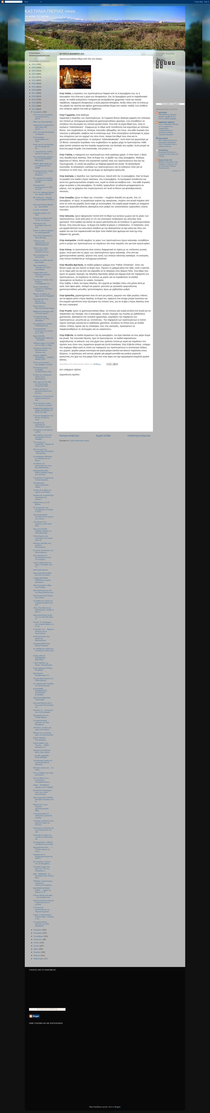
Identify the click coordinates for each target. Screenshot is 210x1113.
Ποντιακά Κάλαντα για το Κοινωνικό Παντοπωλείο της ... (43, 705)
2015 (34, 99)
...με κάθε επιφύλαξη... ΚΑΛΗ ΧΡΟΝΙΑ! (41, 756)
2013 (34, 106)
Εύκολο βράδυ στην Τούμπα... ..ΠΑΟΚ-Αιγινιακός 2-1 (41, 745)
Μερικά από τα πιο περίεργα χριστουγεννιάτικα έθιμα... (40, 807)
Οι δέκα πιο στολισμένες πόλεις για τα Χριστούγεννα (42, 377)
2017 (34, 93)
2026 (34, 64)
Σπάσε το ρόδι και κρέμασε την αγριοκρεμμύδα (43, 231)
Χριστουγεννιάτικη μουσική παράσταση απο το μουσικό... (43, 902)
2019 (34, 87)
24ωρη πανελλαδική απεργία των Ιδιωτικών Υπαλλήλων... (42, 289)
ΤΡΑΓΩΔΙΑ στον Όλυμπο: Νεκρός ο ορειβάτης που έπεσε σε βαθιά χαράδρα (168, 117)
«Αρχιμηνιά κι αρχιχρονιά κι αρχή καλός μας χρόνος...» (43, 127)
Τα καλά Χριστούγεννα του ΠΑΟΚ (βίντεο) (43, 679)
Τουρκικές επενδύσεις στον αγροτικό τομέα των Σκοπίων (43, 823)
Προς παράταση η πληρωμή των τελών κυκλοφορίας (42, 267)
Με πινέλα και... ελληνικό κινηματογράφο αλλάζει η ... (43, 199)
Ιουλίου (37, 943)
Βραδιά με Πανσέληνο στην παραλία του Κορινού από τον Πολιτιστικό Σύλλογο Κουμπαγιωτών (168, 165)
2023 (34, 74)
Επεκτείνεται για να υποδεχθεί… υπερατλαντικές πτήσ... (43, 369)
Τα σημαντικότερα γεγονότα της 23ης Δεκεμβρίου (41, 722)
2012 (34, 109)
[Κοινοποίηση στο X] (112, 364)
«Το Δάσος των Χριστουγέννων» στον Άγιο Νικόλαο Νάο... (42, 465)
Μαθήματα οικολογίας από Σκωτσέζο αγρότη (43, 312)
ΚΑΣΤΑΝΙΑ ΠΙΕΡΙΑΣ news (50, 11)
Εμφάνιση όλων (176, 171)
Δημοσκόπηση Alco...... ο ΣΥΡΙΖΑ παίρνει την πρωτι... (42, 849)
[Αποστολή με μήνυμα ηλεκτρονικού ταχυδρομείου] (107, 364)
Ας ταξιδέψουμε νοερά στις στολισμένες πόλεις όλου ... (43, 651)
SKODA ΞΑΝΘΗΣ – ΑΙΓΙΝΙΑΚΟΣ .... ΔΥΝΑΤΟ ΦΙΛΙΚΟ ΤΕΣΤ (43, 357)
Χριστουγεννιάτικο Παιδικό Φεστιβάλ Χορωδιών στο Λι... (43, 799)
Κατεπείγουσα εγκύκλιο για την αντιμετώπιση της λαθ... (43, 830)
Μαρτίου (37, 955)
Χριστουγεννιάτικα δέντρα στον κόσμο (43, 596)
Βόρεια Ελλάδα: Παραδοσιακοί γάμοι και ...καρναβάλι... (43, 338)
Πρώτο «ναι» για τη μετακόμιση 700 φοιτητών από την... (41, 250)
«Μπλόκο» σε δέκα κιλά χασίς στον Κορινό (42, 729)
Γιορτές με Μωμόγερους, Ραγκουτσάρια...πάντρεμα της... (43, 917)
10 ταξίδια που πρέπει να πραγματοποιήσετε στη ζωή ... (43, 603)
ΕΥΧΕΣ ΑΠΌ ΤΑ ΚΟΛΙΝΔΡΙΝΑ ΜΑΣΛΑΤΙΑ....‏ (39, 658)
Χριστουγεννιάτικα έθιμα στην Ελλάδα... (42, 586)
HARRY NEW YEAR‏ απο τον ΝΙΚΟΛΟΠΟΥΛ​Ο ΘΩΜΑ (42, 166)
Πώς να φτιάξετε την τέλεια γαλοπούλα (43, 774)
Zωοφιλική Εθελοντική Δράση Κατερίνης (41, 644)
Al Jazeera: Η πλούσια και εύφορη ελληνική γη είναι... (43, 398)
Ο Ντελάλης (163, 150)
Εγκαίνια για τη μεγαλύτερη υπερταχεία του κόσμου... (43, 497)
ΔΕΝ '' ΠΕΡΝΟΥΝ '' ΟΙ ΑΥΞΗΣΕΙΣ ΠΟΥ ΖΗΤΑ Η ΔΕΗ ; (43, 876)
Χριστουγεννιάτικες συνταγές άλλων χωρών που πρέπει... (43, 517)
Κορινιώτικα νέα (165, 160)
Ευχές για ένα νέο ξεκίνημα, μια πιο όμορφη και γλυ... (43, 146)
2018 (34, 90)
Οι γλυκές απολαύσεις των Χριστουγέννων (43, 551)
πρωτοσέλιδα (166, 104)
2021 (34, 80)
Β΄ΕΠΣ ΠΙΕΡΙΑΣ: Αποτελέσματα (39, 739)
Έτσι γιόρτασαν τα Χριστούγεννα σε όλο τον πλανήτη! (42, 557)
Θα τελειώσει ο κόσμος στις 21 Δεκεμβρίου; (42, 863)
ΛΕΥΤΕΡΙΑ (163, 113)
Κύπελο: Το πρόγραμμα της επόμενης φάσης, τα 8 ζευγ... (43, 624)
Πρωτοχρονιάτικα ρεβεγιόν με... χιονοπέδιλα (43, 206)
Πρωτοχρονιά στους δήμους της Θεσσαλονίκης (40, 301)
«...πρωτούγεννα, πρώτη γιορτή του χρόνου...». (42, 152)
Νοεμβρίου (38, 930)
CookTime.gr (53, 1009)
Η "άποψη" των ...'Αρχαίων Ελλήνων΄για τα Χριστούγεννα (43, 631)
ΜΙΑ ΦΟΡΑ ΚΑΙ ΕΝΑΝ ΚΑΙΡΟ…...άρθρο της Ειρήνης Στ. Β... (42, 890)
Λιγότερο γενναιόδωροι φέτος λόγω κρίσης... (42, 751)
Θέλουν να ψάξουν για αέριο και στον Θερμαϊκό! (43, 295)
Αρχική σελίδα (103, 435)
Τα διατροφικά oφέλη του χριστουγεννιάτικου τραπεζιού (42, 762)
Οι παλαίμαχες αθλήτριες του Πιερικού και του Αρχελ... (42, 458)
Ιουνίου (37, 946)
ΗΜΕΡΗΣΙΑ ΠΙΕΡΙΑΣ (166, 122)
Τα (162, 104)
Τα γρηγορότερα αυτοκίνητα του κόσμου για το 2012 (43, 331)
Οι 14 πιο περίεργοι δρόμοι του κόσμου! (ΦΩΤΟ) (43, 193)
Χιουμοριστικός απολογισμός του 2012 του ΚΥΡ (43, 187)
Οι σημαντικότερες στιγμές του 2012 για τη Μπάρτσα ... (43, 173)
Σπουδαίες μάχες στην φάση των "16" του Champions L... (41, 869)
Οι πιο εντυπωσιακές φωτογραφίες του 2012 (42, 363)
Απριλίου (37, 952)
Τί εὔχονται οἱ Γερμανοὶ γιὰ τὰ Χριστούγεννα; (43, 479)
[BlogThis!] (110, 364)
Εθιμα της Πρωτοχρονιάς (42, 122)
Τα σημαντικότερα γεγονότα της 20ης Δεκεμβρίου (41, 924)
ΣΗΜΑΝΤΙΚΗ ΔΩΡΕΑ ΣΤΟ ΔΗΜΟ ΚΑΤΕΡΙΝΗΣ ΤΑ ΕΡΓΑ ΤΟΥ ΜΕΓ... (43, 410)
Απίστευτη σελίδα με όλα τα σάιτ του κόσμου (42, 219)
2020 (34, 83)
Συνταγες (40, 1009)
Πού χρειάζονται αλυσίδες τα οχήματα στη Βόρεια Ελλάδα (42, 180)
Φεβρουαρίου (39, 959)
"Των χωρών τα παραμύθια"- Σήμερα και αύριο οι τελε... (43, 444)
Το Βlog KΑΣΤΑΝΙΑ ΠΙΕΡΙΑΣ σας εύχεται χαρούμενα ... (42, 580)
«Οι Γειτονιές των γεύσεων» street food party (42, 524)
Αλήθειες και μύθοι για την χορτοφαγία (43, 261)
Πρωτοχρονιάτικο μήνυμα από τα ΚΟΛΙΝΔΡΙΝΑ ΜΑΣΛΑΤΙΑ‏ (42, 159)
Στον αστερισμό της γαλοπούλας (40, 256)
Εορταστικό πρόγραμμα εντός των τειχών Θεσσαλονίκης (42, 792)
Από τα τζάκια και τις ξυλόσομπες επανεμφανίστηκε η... (42, 780)
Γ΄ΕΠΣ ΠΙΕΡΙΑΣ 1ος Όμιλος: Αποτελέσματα (42, 664)
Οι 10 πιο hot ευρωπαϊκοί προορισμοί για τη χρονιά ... (42, 117)
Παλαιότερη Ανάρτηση (139, 435)
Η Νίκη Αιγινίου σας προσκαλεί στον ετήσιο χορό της (42, 538)
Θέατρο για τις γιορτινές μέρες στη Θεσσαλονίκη (43, 734)
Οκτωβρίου (38, 933)
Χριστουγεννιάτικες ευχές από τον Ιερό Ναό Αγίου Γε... (43, 617)
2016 (34, 96)
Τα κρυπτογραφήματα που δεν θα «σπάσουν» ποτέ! (43, 417)
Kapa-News (163, 138)
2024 (34, 71)
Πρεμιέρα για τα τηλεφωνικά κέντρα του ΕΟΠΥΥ (42, 856)
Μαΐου (36, 949)
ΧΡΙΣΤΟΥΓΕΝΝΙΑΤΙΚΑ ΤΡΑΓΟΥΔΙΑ (41, 699)
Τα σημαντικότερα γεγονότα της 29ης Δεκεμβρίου (41, 318)
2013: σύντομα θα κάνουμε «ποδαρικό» (43, 133)
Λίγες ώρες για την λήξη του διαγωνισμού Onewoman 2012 (42, 384)
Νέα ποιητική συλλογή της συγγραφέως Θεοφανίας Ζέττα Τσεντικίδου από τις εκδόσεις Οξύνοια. (168, 143)
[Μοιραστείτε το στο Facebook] (114, 364)
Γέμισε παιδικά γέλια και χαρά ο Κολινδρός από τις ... (42, 564)
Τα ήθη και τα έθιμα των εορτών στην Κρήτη (42, 491)
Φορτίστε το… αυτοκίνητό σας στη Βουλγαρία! (43, 711)
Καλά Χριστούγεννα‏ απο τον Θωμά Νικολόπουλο (43, 591)
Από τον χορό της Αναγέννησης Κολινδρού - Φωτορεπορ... (43, 451)
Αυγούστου (38, 939)
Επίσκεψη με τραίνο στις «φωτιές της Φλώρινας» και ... (43, 837)
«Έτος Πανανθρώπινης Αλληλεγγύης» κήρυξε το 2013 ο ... (43, 610)
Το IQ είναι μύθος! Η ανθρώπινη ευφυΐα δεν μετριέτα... (42, 816)
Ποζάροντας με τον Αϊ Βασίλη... (41, 503)
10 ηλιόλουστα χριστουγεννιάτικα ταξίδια (40, 485)
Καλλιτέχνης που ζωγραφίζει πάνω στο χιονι (42, 225)
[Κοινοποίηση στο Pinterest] (117, 364)
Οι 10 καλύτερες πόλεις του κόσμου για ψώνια (42, 404)
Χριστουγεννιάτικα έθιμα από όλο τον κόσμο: (42, 574)
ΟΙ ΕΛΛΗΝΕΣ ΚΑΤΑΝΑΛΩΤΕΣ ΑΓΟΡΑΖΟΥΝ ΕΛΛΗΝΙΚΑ (40, 692)
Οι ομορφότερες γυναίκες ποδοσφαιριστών (42, 325)
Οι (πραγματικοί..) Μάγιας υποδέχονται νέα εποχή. (43, 843)
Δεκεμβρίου (38, 112)
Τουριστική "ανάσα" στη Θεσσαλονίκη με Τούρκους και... (42, 350)
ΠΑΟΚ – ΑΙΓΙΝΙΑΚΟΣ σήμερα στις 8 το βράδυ (43, 786)
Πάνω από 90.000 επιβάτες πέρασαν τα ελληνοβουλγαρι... (42, 531)
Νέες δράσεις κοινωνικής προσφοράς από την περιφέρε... (42, 437)
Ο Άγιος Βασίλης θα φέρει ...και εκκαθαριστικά (42, 896)
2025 (34, 68)
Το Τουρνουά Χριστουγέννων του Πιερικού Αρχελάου (41, 909)
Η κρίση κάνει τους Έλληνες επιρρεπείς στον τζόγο (41, 274)
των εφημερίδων (174, 104)
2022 (34, 77)
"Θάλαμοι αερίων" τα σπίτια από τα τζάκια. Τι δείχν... (43, 344)
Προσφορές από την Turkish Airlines (41, 716)
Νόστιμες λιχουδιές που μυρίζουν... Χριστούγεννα (42, 545)
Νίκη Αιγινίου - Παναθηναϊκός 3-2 (41, 674)
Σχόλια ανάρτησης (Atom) (79, 441)
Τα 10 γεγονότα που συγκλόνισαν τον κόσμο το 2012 (43, 509)
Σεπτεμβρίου (39, 936)
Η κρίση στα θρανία (40, 210)
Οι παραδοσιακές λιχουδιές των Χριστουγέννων (43, 685)
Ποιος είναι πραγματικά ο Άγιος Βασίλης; (42, 236)
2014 (34, 103)
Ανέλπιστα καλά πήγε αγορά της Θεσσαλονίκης (41, 638)
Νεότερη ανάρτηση (69, 435)
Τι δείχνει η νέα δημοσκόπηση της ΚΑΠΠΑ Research (41, 243)
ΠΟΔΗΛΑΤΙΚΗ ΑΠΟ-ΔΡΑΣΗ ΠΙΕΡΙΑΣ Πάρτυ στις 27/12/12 (43, 473)
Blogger (117, 1107)
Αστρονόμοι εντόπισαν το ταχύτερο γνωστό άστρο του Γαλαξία (168, 154)
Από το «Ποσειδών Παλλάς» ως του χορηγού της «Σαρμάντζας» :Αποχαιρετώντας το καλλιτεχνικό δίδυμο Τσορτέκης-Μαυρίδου (169, 129)
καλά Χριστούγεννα (40, 570)
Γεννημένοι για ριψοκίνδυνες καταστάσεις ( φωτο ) (42, 425)
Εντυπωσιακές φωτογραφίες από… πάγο (41, 139)
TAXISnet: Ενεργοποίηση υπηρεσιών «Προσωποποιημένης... (43, 883)
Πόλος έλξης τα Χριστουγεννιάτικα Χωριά (43, 307)
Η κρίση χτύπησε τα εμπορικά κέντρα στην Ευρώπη (42, 391)
